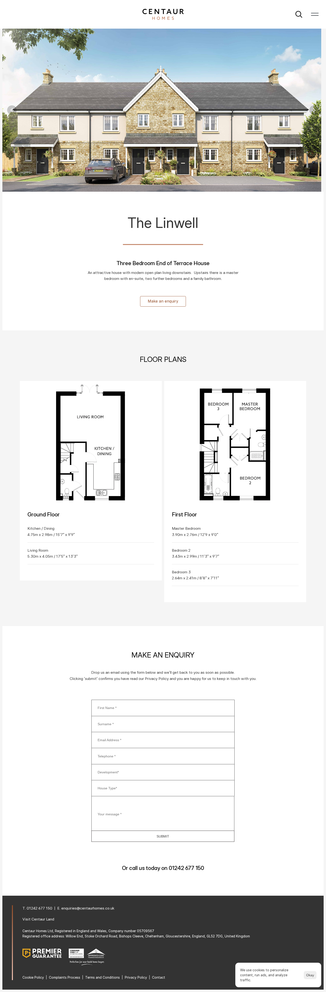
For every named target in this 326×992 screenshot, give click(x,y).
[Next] (314, 110)
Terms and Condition (101, 977)
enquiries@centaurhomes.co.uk (87, 908)
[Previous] (12, 110)
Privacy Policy (136, 977)
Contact (158, 977)
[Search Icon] (299, 14)
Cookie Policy (33, 977)
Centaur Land (43, 919)
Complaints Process (64, 977)
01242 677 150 (39, 908)
